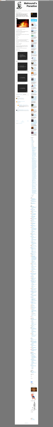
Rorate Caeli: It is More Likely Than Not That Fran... (34, 171)
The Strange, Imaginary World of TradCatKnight (34, 156)
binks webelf (19, 101)
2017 (31, 140)
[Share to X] (24, 94)
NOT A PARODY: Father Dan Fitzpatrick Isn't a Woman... (34, 167)
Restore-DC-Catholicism (33, 213)
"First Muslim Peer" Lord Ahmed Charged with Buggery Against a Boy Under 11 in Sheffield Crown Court (34, 115)
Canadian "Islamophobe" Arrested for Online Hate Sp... (34, 188)
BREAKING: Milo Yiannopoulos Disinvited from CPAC (34, 161)
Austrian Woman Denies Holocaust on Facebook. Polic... (34, 155)
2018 (31, 139)
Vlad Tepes (32, 321)
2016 (31, 195)
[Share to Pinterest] (25, 94)
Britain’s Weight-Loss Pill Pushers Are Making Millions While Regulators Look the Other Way (33, 199)
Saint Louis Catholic (33, 209)
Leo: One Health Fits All (33, 267)
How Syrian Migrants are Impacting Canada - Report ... (34, 193)
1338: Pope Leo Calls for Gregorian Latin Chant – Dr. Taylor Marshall (34, 232)
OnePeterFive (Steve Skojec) (33, 218)
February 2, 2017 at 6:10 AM (22, 101)
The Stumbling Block (33, 313)
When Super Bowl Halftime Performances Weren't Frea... (34, 183)
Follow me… (32, 297)
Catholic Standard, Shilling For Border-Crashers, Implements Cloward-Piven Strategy (33, 214)
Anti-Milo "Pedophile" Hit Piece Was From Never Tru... (34, 160)
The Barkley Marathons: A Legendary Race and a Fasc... (34, 187)
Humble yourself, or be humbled (33, 307)
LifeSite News (32, 236)
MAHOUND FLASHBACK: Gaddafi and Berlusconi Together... (34, 159)
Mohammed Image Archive (33, 335)
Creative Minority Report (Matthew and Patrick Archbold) (33, 299)
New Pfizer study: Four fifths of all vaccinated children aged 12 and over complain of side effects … (33, 295)
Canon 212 (32, 316)
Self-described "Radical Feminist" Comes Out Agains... (34, 180)
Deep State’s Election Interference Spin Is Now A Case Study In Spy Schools (33, 320)
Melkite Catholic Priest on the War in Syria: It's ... (34, 185)
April (32, 145)
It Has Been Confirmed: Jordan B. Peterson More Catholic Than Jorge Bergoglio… (33, 292)
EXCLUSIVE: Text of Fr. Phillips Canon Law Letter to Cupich (35, 127)
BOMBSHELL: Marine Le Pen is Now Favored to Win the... (34, 166)
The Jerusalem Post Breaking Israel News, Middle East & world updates (34, 350)
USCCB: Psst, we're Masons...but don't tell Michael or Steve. (35, 132)
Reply (18, 99)
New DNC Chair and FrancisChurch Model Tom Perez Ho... (34, 149)
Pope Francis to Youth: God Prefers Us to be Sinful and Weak (35, 31)
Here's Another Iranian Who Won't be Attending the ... (34, 154)
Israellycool (32, 344)
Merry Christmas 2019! (33, 305)
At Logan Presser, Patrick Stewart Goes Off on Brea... (34, 163)
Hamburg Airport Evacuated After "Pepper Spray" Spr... (34, 172)
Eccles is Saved (32, 271)
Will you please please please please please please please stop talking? (35, 68)
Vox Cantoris (32, 227)
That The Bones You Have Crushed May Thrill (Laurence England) (34, 311)
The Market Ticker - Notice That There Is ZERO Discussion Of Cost (33, 201)
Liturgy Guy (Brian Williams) (33, 273)
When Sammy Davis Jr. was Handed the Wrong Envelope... (34, 150)
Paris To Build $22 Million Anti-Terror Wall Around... (34, 176)
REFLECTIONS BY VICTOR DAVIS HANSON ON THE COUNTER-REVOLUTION (33, 282)
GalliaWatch (32, 333)
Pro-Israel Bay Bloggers (33, 347)
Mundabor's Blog (32, 225)
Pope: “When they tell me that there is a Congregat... (34, 175)
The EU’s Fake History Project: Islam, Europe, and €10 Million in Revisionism (33, 332)
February (32, 146)
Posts (32, 384)
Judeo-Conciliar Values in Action (33, 262)
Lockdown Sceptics (33, 198)
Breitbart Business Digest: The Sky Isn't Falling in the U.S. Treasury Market (34, 363)
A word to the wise (32, 212)
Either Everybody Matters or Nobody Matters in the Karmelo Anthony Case (33, 354)
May (32, 144)
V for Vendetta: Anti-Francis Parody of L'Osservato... (34, 174)
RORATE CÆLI (32, 206)
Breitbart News (32, 362)
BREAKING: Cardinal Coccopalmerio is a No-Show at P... (34, 168)
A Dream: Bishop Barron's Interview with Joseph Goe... (34, 190)
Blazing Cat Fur (32, 359)
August (32, 142)
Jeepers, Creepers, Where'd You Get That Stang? (35, 105)
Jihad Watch (32, 323)
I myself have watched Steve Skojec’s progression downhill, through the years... (35, 58)
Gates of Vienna (32, 325)
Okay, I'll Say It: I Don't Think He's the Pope (35, 72)
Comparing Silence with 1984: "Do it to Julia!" (34, 179)
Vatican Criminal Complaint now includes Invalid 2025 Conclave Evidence (33, 249)
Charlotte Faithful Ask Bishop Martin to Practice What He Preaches (33, 274)
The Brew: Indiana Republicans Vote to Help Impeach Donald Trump (33, 366)
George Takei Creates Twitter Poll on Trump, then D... (34, 162)
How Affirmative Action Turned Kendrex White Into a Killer (35, 63)
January (32, 194)
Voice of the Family (33, 268)
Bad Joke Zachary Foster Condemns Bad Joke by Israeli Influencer (33, 345)
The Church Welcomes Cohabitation (34, 151)
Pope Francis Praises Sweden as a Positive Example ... (34, 147)
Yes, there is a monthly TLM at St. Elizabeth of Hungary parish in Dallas (33, 303)
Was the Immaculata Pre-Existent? (34, 246)
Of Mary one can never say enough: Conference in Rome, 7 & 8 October (33, 269)
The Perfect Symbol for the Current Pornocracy (35, 36)
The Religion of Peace (33, 336)
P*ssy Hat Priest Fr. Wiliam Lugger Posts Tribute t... (34, 173)
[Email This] (23, 94)
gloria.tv (32, 294)
